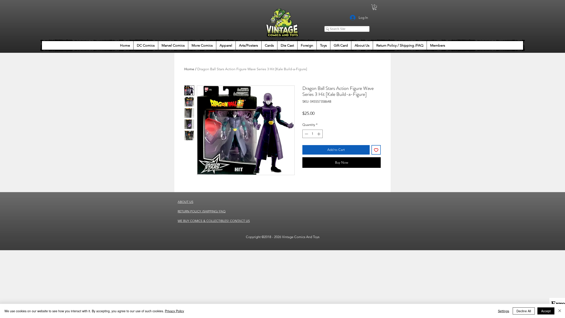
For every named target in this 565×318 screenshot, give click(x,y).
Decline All (523, 311)
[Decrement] (306, 134)
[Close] (559, 310)
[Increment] (319, 134)
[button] (374, 7)
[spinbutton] (312, 134)
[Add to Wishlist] (376, 150)
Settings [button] (503, 311)
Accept (546, 311)
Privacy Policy (174, 311)
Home (189, 69)
